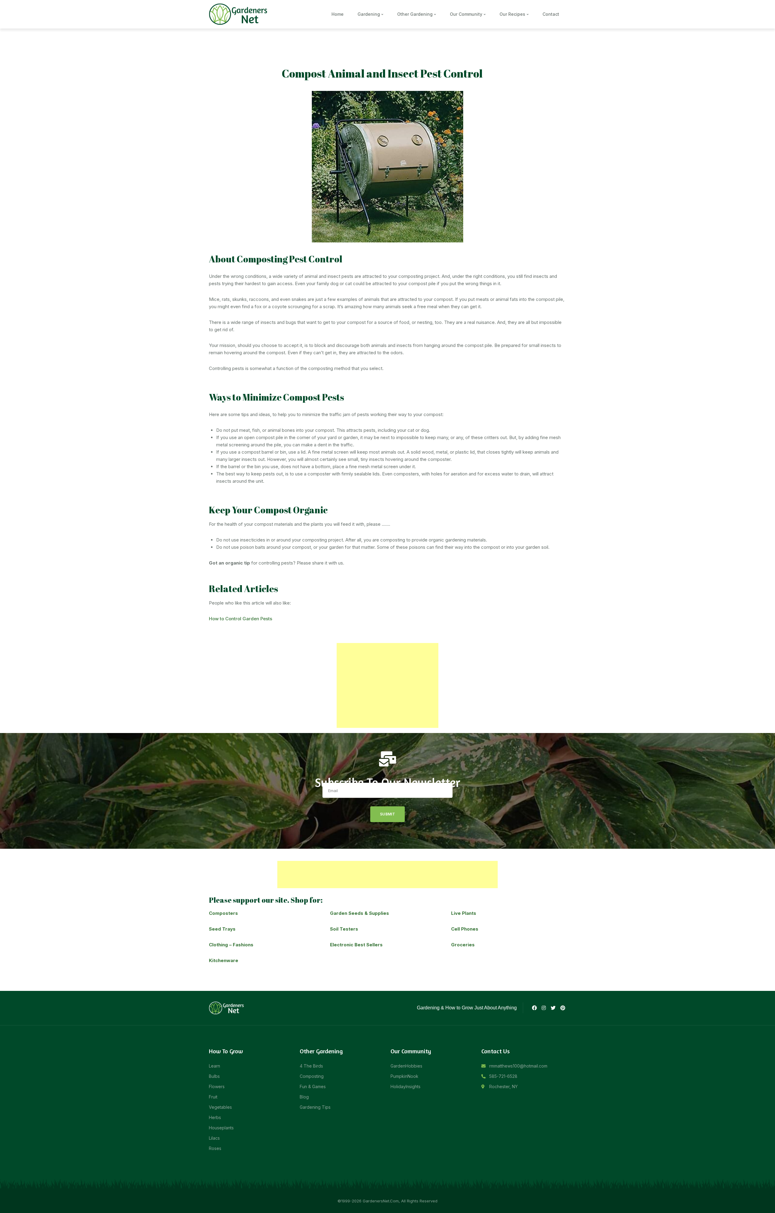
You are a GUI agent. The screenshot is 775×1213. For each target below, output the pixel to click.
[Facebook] (534, 1008)
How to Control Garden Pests (240, 618)
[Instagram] (543, 1008)
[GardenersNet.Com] (239, 14)
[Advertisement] (387, 685)
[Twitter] (553, 1008)
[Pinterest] (562, 1008)
